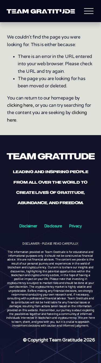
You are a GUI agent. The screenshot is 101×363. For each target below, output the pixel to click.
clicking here (20, 105)
